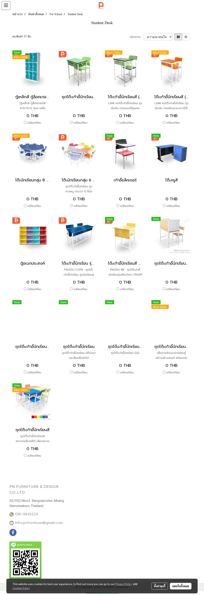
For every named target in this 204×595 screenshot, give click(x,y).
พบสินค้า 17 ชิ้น (21, 36)
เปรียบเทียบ (34, 123)
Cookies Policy (21, 588)
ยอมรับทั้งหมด (180, 586)
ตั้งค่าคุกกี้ (159, 586)
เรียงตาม (137, 37)
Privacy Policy (123, 584)
